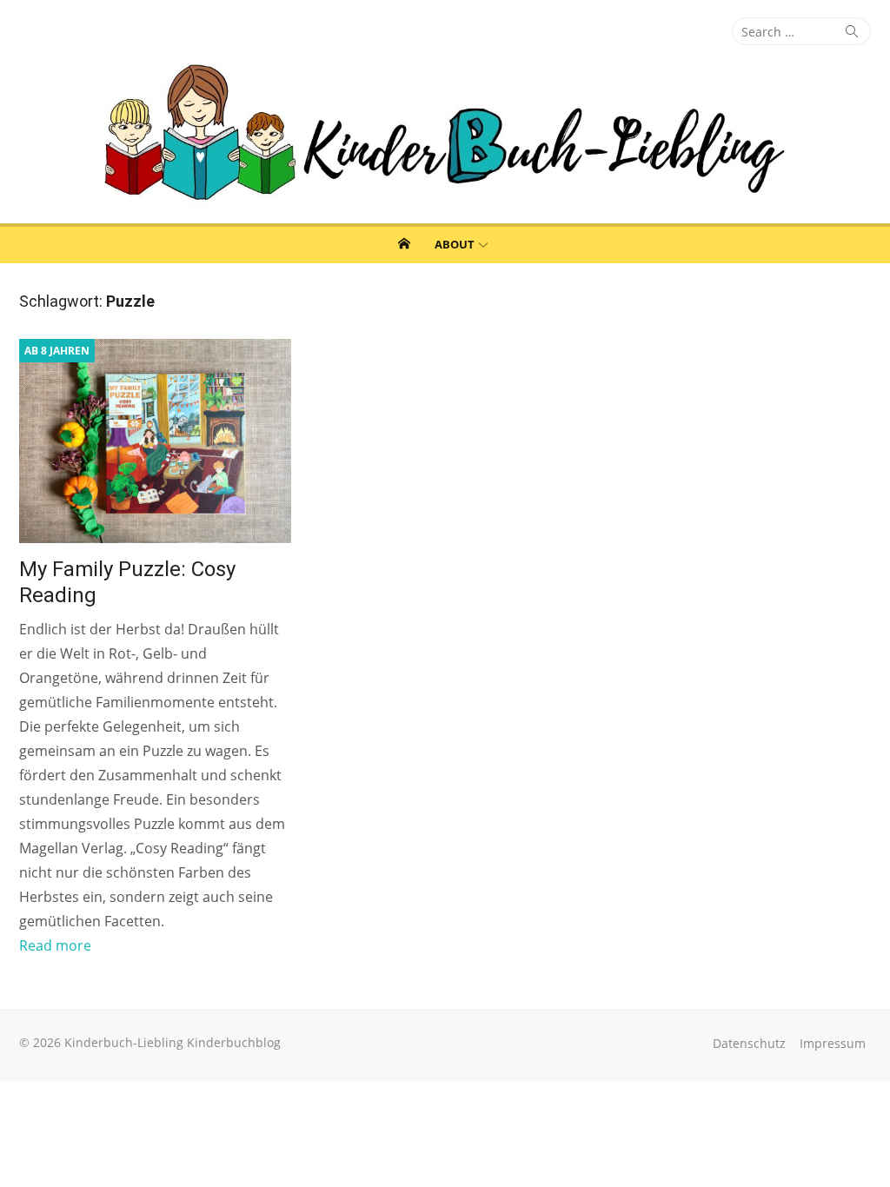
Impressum (833, 1043)
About (455, 244)
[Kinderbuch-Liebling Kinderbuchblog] (445, 134)
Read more (55, 945)
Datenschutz (749, 1043)
